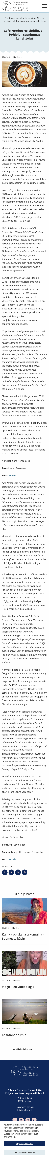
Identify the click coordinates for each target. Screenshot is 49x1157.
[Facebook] (14, 1120)
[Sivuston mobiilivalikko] (44, 6)
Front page (10, 18)
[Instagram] (27, 1120)
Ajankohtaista (23, 18)
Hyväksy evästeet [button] (24, 1143)
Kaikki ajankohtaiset (22, 1049)
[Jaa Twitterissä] (11, 872)
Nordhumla (17, 57)
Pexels (12, 475)
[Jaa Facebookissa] (5, 872)
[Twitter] (21, 1120)
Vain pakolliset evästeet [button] (24, 1152)
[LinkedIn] (34, 1120)
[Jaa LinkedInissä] (18, 872)
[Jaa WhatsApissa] (24, 872)
